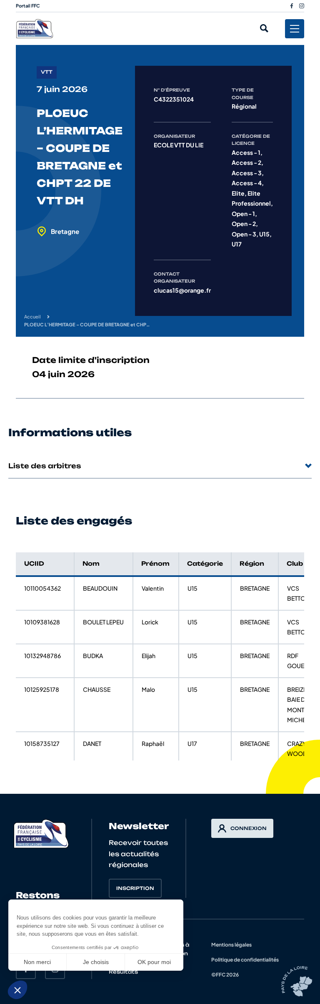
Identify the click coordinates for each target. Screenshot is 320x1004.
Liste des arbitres (44, 466)
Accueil (32, 316)
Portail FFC (28, 5)
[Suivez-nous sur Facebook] (291, 5)
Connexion (248, 828)
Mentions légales (231, 945)
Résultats (123, 972)
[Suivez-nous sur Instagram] (301, 5)
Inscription (135, 888)
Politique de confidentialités (245, 960)
